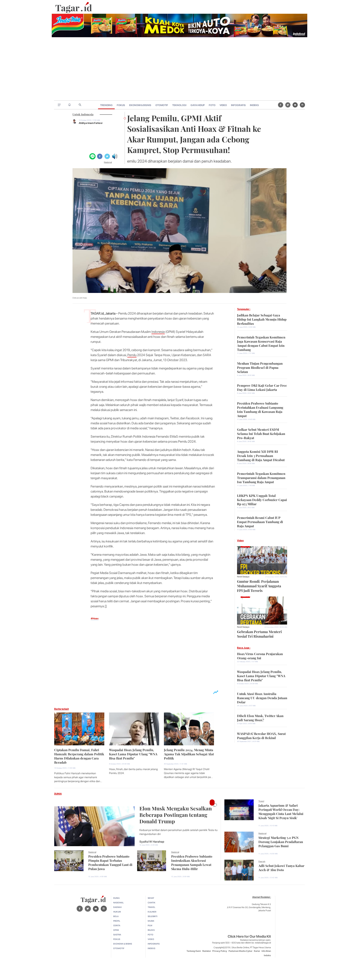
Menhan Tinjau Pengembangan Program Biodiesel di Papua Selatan (260, 367)
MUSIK (151, 921)
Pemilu (131, 355)
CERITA (116, 925)
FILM (150, 925)
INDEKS (254, 105)
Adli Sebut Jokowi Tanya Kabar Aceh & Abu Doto (281, 867)
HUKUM (117, 911)
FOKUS (121, 105)
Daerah (261, 861)
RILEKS (151, 930)
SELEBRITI (152, 916)
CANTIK (151, 902)
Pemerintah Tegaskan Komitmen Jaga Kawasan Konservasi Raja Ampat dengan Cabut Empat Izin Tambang (261, 343)
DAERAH (117, 907)
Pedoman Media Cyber (240, 951)
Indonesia (158, 332)
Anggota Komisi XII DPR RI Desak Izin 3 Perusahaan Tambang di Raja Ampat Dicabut (261, 455)
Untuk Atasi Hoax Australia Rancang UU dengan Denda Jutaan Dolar (262, 697)
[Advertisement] (179, 69)
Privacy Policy (219, 951)
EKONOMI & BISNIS (140, 105)
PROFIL (116, 921)
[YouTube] (295, 105)
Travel (261, 801)
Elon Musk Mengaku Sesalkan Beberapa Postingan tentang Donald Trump (175, 814)
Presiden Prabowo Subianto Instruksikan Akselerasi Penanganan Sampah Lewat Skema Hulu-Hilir (191, 862)
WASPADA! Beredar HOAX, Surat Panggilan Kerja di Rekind (261, 735)
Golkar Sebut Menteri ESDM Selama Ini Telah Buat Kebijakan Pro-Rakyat (261, 433)
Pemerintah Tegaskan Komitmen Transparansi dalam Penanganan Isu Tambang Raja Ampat (261, 477)
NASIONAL (118, 902)
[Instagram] (302, 105)
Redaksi (206, 951)
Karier (257, 951)
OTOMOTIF (161, 105)
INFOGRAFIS (238, 105)
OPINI (116, 930)
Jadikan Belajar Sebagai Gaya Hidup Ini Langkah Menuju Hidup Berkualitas (261, 319)
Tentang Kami (194, 951)
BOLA (116, 916)
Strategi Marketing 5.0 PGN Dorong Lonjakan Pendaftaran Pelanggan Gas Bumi (280, 841)
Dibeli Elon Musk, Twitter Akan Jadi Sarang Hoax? (260, 717)
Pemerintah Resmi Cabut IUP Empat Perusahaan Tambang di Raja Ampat (260, 521)
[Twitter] (287, 105)
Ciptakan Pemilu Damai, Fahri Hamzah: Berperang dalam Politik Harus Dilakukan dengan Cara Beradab (79, 755)
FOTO (212, 105)
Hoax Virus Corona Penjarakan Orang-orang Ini (260, 655)
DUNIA (58, 793)
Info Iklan (266, 951)
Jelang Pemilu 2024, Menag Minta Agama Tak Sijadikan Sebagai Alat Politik (189, 753)
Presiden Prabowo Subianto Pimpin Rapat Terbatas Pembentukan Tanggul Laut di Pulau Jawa (110, 862)
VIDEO (223, 105)
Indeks (267, 955)
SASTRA (117, 934)
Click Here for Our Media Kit (249, 936)
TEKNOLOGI (179, 105)
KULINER (152, 911)
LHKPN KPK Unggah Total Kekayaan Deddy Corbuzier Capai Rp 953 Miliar (262, 499)
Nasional (108, 162)
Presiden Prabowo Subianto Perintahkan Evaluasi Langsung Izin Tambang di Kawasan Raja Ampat (260, 409)
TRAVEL (151, 907)
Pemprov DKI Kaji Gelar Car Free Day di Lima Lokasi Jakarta (262, 387)
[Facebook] (280, 105)
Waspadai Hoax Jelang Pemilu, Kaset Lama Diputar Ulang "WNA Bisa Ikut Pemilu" (133, 753)
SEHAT (151, 898)
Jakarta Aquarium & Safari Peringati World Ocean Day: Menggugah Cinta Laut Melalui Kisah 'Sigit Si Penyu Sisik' (280, 811)
